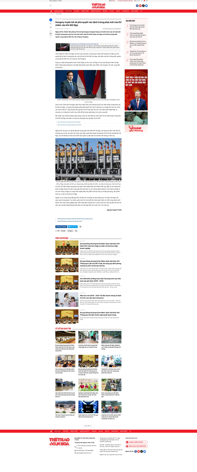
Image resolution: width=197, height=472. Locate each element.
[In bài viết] (50, 27)
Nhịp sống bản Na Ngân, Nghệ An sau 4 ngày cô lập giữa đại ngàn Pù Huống (111, 347)
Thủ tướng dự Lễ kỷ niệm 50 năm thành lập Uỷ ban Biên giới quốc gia (137, 27)
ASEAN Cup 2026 (58, 11)
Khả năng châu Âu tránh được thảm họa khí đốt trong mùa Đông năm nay (75, 218)
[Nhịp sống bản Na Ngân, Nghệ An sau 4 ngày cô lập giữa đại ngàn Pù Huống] (111, 337)
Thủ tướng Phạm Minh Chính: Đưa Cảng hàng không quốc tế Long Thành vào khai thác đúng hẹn (138, 62)
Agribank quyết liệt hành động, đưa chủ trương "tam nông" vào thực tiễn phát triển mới (88, 394)
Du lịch (112, 11)
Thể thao (76, 11)
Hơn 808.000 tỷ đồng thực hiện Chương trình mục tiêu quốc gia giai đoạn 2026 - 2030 (100, 280)
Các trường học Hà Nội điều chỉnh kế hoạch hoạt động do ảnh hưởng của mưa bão (64, 371)
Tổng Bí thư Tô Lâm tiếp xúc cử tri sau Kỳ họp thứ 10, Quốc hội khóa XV (138, 53)
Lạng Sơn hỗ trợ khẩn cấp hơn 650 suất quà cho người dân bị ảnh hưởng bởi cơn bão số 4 (111, 416)
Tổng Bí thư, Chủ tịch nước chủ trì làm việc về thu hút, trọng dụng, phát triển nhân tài (110, 371)
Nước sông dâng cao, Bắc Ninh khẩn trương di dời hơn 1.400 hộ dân (110, 394)
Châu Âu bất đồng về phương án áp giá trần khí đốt (70, 221)
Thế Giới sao (125, 11)
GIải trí (118, 11)
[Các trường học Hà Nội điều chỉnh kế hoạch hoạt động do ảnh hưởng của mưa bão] (65, 361)
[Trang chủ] (51, 11)
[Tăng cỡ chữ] (51, 31)
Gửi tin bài (138, 0)
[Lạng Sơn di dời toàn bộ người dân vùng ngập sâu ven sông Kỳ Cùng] (88, 337)
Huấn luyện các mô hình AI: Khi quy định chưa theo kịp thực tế (88, 416)
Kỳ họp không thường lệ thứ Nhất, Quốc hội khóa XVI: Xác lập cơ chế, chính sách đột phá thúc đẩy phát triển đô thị (65, 347)
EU (76, 231)
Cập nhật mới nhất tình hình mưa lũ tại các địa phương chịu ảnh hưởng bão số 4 (65, 394)
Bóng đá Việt (85, 11)
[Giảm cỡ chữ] (51, 37)
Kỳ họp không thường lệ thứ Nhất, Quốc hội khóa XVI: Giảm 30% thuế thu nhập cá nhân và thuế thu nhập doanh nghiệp (100, 246)
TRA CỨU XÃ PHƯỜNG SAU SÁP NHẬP (125, 0)
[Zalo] (146, 5)
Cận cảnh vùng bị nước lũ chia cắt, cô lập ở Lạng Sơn (65, 416)
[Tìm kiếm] (50, 5)
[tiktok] (143, 5)
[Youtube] (144, 0)
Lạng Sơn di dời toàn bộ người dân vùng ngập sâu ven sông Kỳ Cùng (87, 346)
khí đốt (63, 231)
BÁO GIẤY (113, 0)
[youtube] (140, 5)
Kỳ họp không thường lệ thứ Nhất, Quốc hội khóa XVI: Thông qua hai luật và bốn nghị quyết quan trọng (100, 314)
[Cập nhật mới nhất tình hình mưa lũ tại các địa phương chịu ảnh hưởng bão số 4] (65, 385)
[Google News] (112, 29)
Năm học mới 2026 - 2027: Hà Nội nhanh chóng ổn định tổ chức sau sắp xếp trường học (100, 297)
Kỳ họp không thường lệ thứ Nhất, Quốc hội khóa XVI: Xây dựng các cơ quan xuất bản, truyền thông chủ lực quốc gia (88, 371)
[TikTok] (147, 0)
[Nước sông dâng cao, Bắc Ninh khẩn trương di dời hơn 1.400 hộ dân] (111, 385)
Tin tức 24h (68, 11)
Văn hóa (105, 11)
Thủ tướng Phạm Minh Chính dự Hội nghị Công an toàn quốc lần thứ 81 (138, 35)
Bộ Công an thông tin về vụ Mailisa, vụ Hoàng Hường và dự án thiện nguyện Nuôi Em (138, 44)
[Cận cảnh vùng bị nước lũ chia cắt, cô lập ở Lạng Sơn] (65, 407)
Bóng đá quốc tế (95, 11)
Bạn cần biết (134, 11)
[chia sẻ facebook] (50, 23)
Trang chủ (51, 13)
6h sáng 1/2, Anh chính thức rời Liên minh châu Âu (84, 44)
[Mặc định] (51, 34)
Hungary (70, 231)
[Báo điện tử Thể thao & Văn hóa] (98, 5)
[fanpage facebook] (137, 5)
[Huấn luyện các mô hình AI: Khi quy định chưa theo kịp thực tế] (88, 407)
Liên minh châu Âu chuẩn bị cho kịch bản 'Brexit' (69, 122)
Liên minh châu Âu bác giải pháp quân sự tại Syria (69, 125)
